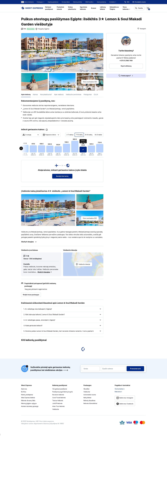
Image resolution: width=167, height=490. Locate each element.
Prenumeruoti (135, 369)
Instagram (126, 398)
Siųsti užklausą (126, 66)
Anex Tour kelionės (58, 406)
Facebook (126, 404)
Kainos (35, 94)
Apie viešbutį (58, 94)
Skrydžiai (86, 389)
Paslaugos (40, 2)
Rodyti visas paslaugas (31, 294)
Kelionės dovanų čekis (28, 400)
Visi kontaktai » (119, 389)
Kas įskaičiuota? (46, 94)
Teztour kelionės (57, 400)
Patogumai (88, 94)
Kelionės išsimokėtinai (90, 403)
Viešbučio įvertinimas (73, 94)
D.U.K (96, 94)
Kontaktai (112, 2)
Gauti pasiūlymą (101, 2)
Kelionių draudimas (89, 400)
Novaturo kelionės (58, 395)
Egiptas (46, 29)
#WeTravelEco (89, 2)
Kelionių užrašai (77, 2)
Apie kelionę (26, 94)
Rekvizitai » (118, 392)
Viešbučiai (55, 409)
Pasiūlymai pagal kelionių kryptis (62, 392)
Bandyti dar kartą (62, 176)
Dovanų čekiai (66, 2)
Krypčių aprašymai (53, 2)
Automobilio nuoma (90, 395)
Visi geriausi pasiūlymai (59, 389)
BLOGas (23, 392)
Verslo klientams (29, 2)
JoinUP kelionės (57, 403)
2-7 (70, 134)
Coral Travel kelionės (59, 397)
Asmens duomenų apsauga (29, 406)
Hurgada (41, 29)
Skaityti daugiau (43, 272)
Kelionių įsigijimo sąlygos (29, 403)
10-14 (88, 134)
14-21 (98, 134)
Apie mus (24, 389)
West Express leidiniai (28, 397)
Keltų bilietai (87, 397)
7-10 (79, 134)
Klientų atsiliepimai (27, 395)
